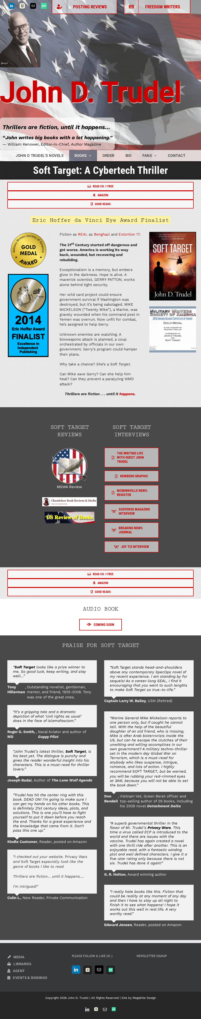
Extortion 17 (129, 234)
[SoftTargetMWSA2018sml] (172, 307)
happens (127, 394)
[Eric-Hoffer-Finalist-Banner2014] (28, 275)
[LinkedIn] (76, 969)
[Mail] (99, 969)
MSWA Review (69, 487)
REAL (83, 234)
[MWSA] (69, 449)
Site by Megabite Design (139, 998)
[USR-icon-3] (69, 513)
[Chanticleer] (69, 499)
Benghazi (102, 234)
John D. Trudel (90, 92)
